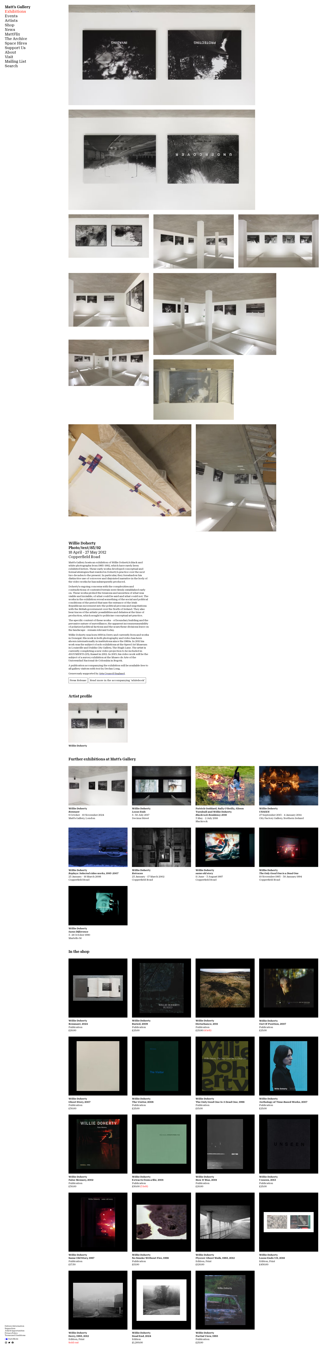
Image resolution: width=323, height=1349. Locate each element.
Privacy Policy (11, 1333)
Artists (11, 20)
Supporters (10, 1328)
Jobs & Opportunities (14, 1331)
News (10, 30)
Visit (9, 57)
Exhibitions (15, 11)
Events (11, 16)
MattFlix (12, 34)
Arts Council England (112, 673)
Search (11, 66)
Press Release (78, 680)
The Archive (16, 39)
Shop (9, 25)
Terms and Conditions (15, 1335)
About (10, 52)
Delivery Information (14, 1326)
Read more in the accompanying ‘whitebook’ (117, 680)
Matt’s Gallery (17, 7)
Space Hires (16, 43)
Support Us (15, 48)
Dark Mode (13, 1339)
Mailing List (15, 61)
